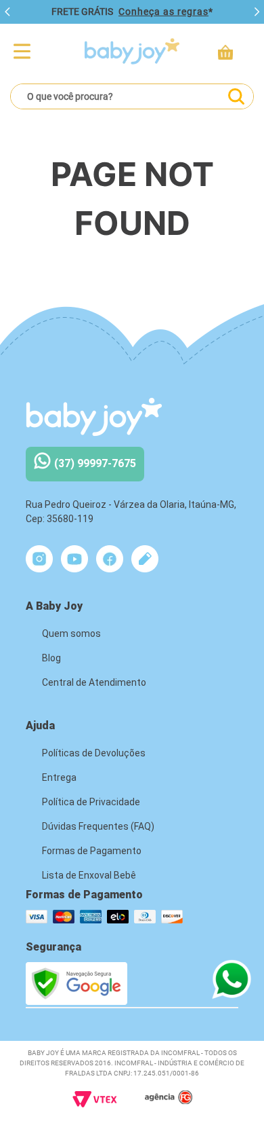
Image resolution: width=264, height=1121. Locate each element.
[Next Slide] (256, 12)
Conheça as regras (163, 11)
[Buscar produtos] (236, 96)
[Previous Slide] (7, 12)
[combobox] (132, 96)
